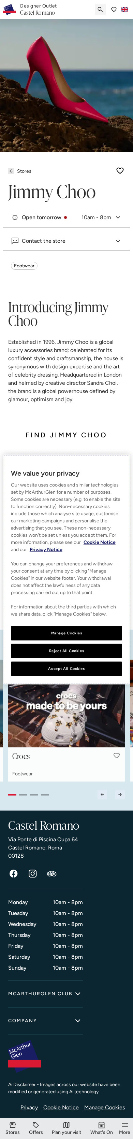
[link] (38, 9)
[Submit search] (100, 9)
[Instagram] (32, 873)
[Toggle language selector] (124, 9)
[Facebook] (13, 873)
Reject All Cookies (66, 650)
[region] (66, 570)
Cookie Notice (61, 1107)
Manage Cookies (104, 1107)
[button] (117, 755)
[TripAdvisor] (51, 873)
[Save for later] (120, 170)
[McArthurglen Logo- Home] (9, 9)
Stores (24, 171)
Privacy (29, 1107)
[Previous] (102, 794)
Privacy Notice (46, 549)
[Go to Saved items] (113, 9)
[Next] (120, 794)
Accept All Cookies (66, 668)
